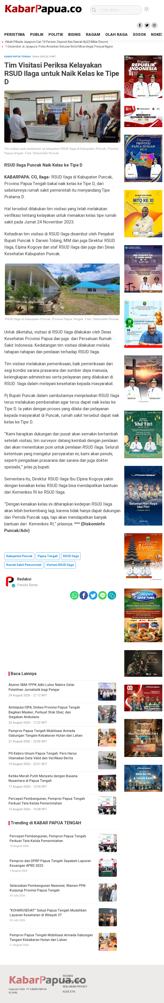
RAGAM (93, 35)
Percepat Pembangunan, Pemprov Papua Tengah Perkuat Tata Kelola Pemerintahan (48, 839)
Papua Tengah (48, 556)
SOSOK (139, 35)
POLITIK (55, 35)
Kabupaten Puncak (19, 556)
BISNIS (74, 35)
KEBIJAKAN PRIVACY (75, 987)
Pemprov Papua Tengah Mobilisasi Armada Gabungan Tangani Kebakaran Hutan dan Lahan (51, 937)
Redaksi (24, 579)
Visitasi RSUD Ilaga (60, 565)
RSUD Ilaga (71, 556)
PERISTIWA (14, 35)
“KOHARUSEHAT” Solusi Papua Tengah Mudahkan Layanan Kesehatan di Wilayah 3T (48, 913)
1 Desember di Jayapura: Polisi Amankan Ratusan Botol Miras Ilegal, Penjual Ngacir (59, 47)
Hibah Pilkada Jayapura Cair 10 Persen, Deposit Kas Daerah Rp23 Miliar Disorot (56, 42)
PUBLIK (36, 35)
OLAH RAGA (116, 35)
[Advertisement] (62, 634)
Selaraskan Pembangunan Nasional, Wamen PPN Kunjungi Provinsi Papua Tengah (47, 888)
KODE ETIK (69, 992)
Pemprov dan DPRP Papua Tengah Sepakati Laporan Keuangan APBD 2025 (50, 863)
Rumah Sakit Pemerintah (23, 565)
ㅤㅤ (95, 976)
